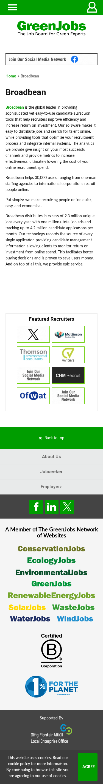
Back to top (54, 438)
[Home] (51, 29)
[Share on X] (67, 507)
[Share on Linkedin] (52, 507)
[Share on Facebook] (36, 507)
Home (10, 76)
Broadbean (14, 107)
